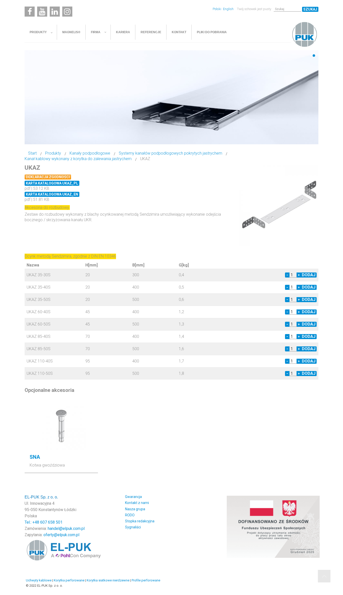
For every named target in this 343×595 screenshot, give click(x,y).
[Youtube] (42, 12)
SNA (35, 457)
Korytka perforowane (69, 580)
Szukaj (310, 9)
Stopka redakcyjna (139, 521)
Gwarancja (133, 497)
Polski (217, 9)
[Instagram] (67, 12)
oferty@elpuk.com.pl (61, 534)
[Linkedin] (55, 12)
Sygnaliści (133, 527)
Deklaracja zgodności (48, 177)
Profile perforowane (146, 580)
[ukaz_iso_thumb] (279, 205)
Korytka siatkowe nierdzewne (108, 580)
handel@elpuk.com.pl (66, 528)
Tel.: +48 (32, 522)
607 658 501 (51, 522)
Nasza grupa (135, 509)
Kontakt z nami (137, 503)
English (228, 9)
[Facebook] (30, 12)
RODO (130, 515)
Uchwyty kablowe (38, 580)
